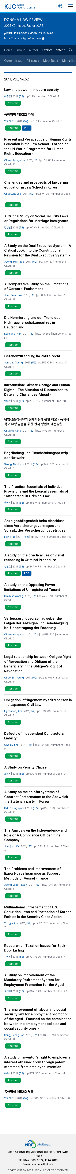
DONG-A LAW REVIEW (23, 19)
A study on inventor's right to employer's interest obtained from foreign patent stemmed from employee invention (37, 1062)
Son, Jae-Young (13, 362)
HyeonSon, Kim (13, 711)
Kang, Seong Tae (14, 1035)
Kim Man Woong (13, 596)
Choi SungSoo (12, 193)
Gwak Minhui (11, 744)
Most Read (50, 60)
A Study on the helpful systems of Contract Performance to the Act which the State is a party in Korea (36, 797)
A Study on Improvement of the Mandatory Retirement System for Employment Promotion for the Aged (34, 980)
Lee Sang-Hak (12, 333)
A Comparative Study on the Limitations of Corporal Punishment (36, 286)
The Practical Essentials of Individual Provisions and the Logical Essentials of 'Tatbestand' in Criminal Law (36, 491)
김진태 (7, 991)
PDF (26, 128)
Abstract (13, 103)
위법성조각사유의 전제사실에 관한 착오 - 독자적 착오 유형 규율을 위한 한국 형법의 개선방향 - (36, 421)
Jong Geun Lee (13, 295)
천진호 (7, 566)
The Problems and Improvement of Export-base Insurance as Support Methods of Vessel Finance (32, 873)
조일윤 (7, 773)
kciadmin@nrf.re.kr (43, 1164)
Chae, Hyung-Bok (14, 160)
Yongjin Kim (11, 923)
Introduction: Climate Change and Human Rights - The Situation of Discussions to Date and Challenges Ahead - (37, 390)
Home (8, 50)
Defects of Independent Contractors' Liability (34, 736)
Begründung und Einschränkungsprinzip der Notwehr (36, 455)
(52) (21, 96)
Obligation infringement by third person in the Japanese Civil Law (38, 702)
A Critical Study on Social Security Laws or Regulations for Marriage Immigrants (36, 218)
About (20, 50)
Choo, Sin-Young (14, 677)
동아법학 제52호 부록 (19, 1092)
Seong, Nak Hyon (14, 464)
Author (33, 50)
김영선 (7, 227)
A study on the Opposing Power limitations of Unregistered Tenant (32, 587)
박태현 (7, 401)
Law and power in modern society (31, 90)
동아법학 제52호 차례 (19, 115)
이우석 (7, 1073)
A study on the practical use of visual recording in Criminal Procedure (34, 557)
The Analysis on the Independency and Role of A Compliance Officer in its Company (35, 835)
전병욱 (7, 956)
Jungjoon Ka (11, 846)
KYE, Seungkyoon (14, 808)
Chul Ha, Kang (12, 430)
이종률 (7, 96)
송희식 (7, 502)
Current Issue (13, 60)
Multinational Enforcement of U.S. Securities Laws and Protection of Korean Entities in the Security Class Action (37, 912)
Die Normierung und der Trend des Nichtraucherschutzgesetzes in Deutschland (32, 322)
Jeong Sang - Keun (15, 884)
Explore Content (53, 50)
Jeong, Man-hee (14, 261)
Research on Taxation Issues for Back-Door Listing (35, 948)
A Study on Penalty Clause (25, 767)
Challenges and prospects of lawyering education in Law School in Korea (36, 184)
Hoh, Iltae (9, 536)
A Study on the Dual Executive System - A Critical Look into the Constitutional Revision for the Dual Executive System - (37, 250)
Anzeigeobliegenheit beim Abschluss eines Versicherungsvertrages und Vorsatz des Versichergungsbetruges (34, 525)
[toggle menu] (70, 6)
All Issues (33, 60)
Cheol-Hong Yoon (14, 634)
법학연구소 (9, 121)
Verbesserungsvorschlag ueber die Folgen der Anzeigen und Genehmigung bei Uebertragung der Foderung (36, 623)
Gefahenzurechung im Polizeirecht (32, 356)
